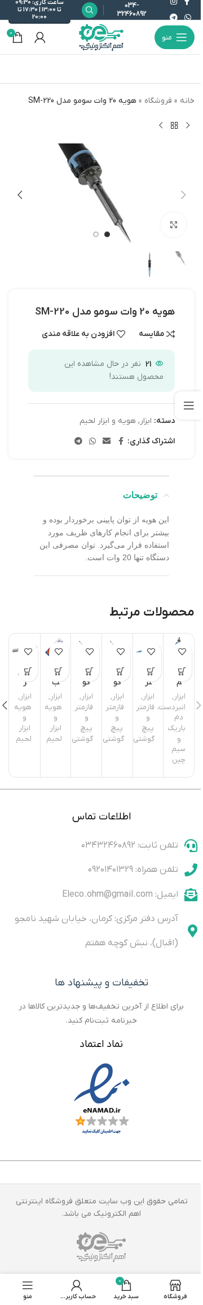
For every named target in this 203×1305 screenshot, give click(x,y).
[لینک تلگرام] (173, 18)
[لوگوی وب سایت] (101, 37)
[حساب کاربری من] (40, 37)
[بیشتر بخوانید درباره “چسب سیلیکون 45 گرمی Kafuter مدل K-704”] (59, 672)
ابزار (146, 421)
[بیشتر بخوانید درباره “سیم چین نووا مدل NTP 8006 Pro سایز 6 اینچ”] (182, 672)
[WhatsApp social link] (188, 18)
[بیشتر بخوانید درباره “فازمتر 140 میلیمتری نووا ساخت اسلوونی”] (151, 672)
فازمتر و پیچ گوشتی (144, 723)
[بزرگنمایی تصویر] (173, 225)
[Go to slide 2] (96, 234)
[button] (183, 195)
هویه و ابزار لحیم (108, 421)
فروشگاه (158, 100)
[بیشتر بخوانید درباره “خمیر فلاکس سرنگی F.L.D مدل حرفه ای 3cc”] (28, 672)
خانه (187, 100)
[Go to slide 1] (107, 234)
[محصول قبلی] (188, 125)
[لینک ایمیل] (106, 442)
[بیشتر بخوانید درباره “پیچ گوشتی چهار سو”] (120, 672)
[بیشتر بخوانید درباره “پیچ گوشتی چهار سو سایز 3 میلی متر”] (89, 672)
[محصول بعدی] (160, 125)
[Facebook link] (120, 442)
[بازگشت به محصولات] (174, 125)
